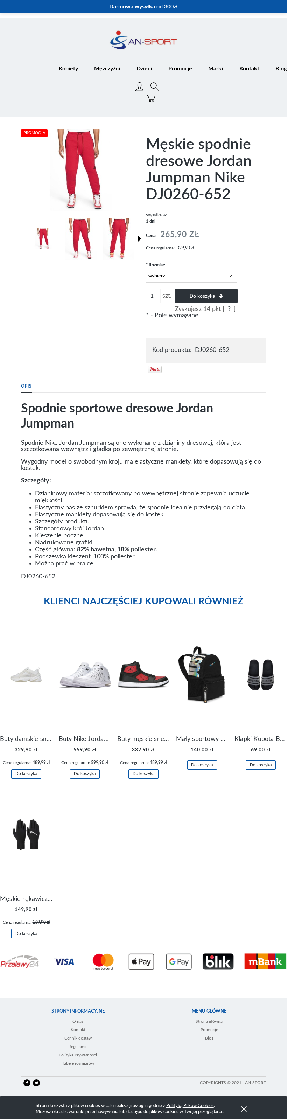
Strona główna (209, 1021)
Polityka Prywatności (78, 1055)
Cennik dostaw (78, 1038)
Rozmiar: (155, 265)
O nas (77, 1021)
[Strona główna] (143, 40)
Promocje (209, 1030)
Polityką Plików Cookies (190, 1106)
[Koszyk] (152, 102)
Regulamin (78, 1046)
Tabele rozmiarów (78, 1063)
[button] (139, 239)
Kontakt (78, 1030)
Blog (209, 1038)
